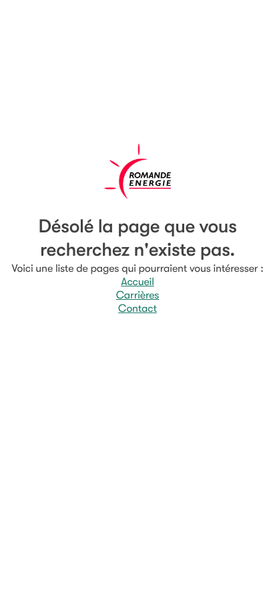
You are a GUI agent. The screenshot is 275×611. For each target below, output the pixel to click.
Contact (137, 308)
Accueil (137, 282)
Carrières (138, 295)
